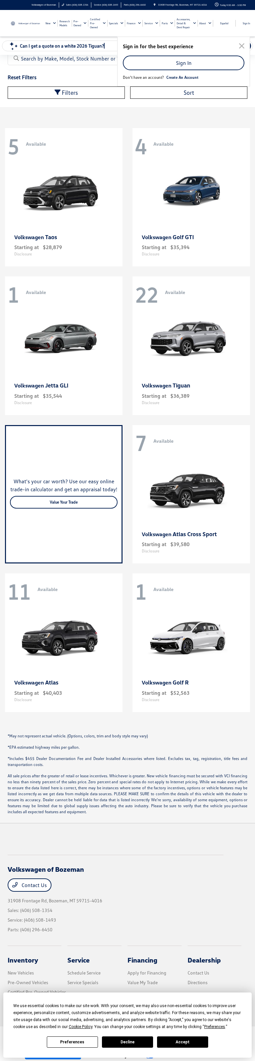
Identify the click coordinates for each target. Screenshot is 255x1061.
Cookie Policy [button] (80, 1026)
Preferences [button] (214, 1026)
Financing (142, 960)
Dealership (204, 960)
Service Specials (82, 982)
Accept (183, 1042)
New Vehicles (21, 973)
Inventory (23, 960)
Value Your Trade (64, 502)
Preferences (72, 1042)
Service (78, 960)
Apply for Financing (147, 973)
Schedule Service (84, 973)
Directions (198, 982)
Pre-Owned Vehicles (28, 982)
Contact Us (33, 885)
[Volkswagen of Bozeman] (25, 23)
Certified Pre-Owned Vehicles (37, 992)
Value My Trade (143, 982)
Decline (127, 1042)
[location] (154, 4)
